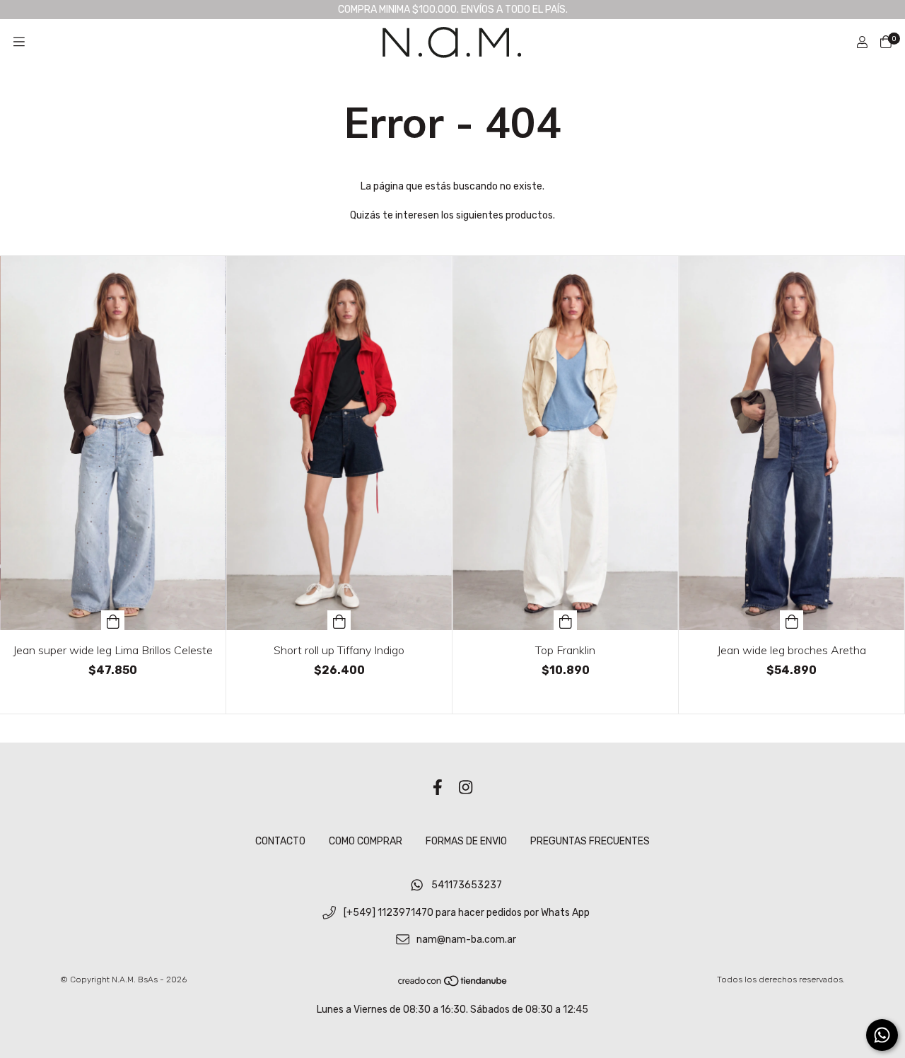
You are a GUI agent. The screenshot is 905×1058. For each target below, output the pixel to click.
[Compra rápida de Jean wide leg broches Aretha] (792, 620)
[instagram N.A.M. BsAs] (465, 787)
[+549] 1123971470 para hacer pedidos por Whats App (467, 913)
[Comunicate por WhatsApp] (882, 1035)
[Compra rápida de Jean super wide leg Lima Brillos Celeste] (113, 620)
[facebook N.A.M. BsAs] (438, 787)
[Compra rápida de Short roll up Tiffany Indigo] (339, 620)
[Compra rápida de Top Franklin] (566, 620)
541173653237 (466, 886)
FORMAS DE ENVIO (466, 841)
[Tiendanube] (453, 984)
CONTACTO (280, 841)
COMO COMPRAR (365, 841)
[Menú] (19, 42)
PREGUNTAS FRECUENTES (590, 841)
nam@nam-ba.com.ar (466, 940)
